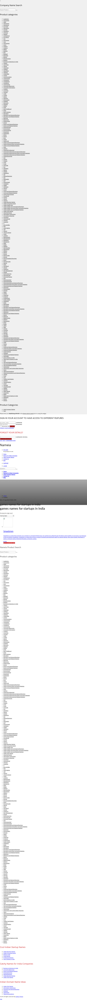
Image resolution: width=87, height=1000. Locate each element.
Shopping (5, 336)
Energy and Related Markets (10, 126)
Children (5, 69)
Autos (4, 45)
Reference (5, 312)
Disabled (5, 101)
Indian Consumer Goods (9, 203)
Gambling (5, 168)
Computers (6, 80)
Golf (4, 180)
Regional (5, 316)
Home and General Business (10, 191)
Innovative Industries (8, 216)
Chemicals (5, 68)
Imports (5, 200)
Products (5, 296)
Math (4, 243)
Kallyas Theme (19, 996)
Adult (4, 22)
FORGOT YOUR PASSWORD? (7, 428)
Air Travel (5, 26)
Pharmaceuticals (7, 281)
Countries (5, 90)
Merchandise (6, 248)
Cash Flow (5, 65)
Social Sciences (7, 351)
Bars (4, 52)
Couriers (5, 92)
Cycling (5, 95)
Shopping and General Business (11, 338)
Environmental (7, 130)
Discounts (5, 103)
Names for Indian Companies (10, 455)
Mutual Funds (6, 261)
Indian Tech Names (8, 211)
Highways (5, 187)
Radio (4, 303)
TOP (1, 999)
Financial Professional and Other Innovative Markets (16, 153)
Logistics (5, 235)
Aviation (5, 46)
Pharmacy (5, 287)
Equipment (6, 133)
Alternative (6, 28)
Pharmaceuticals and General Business (13, 283)
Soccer (5, 344)
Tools (4, 376)
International (6, 219)
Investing (5, 222)
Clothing (5, 72)
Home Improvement (8, 194)
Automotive (6, 43)
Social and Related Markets (10, 350)
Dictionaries (6, 100)
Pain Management (8, 271)
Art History (6, 37)
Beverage (5, 55)
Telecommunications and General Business (14, 373)
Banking (5, 51)
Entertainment (7, 127)
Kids (4, 226)
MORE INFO (12, 543)
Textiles (5, 374)
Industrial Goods (7, 213)
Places (5, 292)
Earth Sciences (7, 112)
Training (5, 380)
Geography (6, 179)
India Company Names (9, 409)
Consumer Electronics (8, 86)
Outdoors (5, 269)
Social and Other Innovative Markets (12, 348)
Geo (4, 177)
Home (5, 190)
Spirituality (6, 356)
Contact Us (6, 459)
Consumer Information (9, 87)
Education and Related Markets (11, 116)
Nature (5, 263)
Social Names (6, 956)
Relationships (6, 318)
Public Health (6, 300)
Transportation (7, 382)
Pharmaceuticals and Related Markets (12, 286)
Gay (4, 174)
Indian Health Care (8, 205)
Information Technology (9, 214)
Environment (6, 129)
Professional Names (8, 957)
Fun (4, 167)
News (4, 264)
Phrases (5, 290)
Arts (4, 39)
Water (4, 394)
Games (5, 170)
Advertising (6, 23)
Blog (4, 460)
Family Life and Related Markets (11, 145)
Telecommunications (8, 371)
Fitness (5, 159)
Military (5, 251)
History (5, 188)
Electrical (5, 118)
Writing (5, 400)
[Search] (16, 10)
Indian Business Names (9, 202)
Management (6, 238)
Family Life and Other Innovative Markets (13, 144)
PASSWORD (19, 424)
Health (5, 185)
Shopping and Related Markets (11, 341)
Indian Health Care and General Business (13, 206)
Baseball (5, 54)
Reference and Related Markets (11, 313)
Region (5, 315)
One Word (6, 266)
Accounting (6, 20)
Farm (4, 147)
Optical (5, 267)
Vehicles (5, 390)
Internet (5, 220)
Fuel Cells (5, 165)
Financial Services (7, 156)
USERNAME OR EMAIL (22, 437)
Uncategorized (7, 386)
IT (3, 223)
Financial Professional (8, 150)
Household (6, 196)
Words (5, 399)
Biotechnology (7, 58)
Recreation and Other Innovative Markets (13, 309)
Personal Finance (7, 277)
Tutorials (5, 385)
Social (4, 345)
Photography (6, 289)
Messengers (6, 249)
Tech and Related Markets (9, 365)
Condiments (6, 81)
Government (6, 182)
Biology (5, 57)
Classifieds (6, 71)
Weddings (5, 397)
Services (5, 333)
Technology (6, 367)
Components (6, 78)
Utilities (5, 388)
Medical (5, 246)
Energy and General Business (10, 124)
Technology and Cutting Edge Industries (13, 368)
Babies (5, 49)
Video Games (6, 391)
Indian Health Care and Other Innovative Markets (15, 208)
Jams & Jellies (6, 225)
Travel (4, 383)
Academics (6, 19)
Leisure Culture (7, 232)
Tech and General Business (10, 362)
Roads (5, 324)
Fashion (5, 148)
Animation (6, 31)
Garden (5, 171)
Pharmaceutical (7, 280)
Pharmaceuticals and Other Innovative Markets (15, 284)
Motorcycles (6, 255)
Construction (6, 84)
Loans (4, 234)
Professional (6, 298)
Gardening (6, 173)
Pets (4, 278)
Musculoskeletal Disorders (10, 258)
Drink (4, 107)
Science (5, 328)
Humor (5, 197)
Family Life (6, 141)
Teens (4, 370)
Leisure (5, 231)
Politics (5, 293)
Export (5, 136)
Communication (7, 77)
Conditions (6, 83)
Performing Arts (7, 274)
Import (5, 199)
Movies (5, 257)
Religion (5, 319)
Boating (5, 60)
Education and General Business (11, 115)
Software (5, 353)
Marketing (6, 240)
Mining (5, 252)
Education (5, 113)
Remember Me (6, 426)
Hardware (5, 184)
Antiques (5, 32)
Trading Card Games (8, 379)
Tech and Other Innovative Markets (12, 364)
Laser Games (6, 228)
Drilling (5, 106)
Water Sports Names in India (10, 396)
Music (4, 260)
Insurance (5, 217)
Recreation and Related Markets (11, 310)
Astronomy (6, 40)
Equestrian (6, 132)
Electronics (6, 119)
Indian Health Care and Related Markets (13, 209)
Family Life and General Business (11, 142)
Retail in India (6, 954)
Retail (4, 322)
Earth (4, 110)
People (5, 272)
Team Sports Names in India (10, 359)
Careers (5, 63)
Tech (4, 361)
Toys (4, 377)
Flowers (5, 161)
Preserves (5, 295)
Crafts (4, 94)
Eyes (4, 138)
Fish (4, 158)
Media (5, 245)
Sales (4, 327)
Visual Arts (6, 393)
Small (4, 342)
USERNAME (19, 422)
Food (4, 162)
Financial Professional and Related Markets (14, 155)
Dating (5, 97)
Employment (6, 121)
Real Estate (6, 304)
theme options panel (28, 413)
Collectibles (6, 74)
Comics (5, 75)
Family (5, 139)
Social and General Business (10, 347)
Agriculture (6, 25)
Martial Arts (6, 242)
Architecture (6, 36)
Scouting (5, 330)
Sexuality (5, 335)
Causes (5, 66)
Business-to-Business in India (10, 61)
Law (4, 229)
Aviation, (5, 48)
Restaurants (6, 321)
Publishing (6, 301)
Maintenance (6, 237)
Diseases (5, 104)
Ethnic (5, 135)
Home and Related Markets (10, 193)
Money (5, 254)
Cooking (5, 89)
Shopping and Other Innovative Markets (13, 339)
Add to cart (6, 543)
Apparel (5, 34)
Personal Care (6, 275)
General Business (7, 176)
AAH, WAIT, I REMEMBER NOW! (8, 440)
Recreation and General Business (11, 307)
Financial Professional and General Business (14, 151)
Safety (5, 325)
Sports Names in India (9, 357)
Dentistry (5, 98)
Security (5, 332)
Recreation (6, 306)
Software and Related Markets (11, 354)
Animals (5, 29)
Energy (5, 123)
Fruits (4, 164)
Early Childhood (7, 109)
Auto (4, 42)
